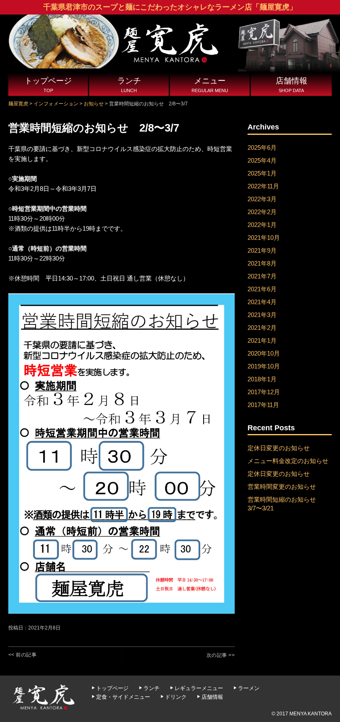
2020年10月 (264, 353)
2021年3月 (262, 314)
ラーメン (249, 688)
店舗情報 (291, 84)
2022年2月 (262, 211)
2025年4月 (262, 160)
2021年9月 (262, 250)
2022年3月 (262, 198)
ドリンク (176, 697)
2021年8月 (262, 263)
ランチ (129, 84)
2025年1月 (262, 173)
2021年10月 (264, 237)
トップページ (48, 84)
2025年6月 (262, 147)
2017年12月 (264, 391)
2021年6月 (262, 289)
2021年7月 (262, 276)
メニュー (210, 84)
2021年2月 (262, 327)
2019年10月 (264, 366)
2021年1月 (262, 340)
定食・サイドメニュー (123, 697)
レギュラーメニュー (199, 688)
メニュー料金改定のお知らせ (288, 460)
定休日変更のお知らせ (279, 447)
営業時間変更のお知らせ (282, 486)
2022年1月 (262, 224)
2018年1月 (262, 379)
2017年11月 (263, 404)
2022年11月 (263, 186)
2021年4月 (262, 301)
